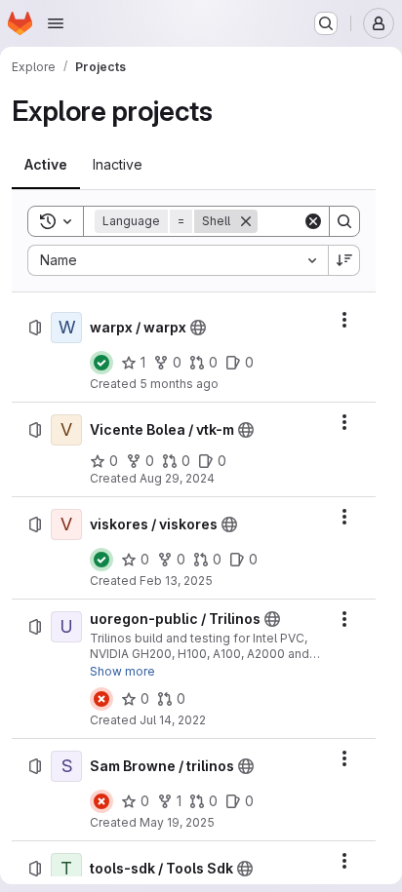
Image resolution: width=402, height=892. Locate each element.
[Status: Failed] (101, 699)
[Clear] (313, 221)
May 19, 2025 (177, 822)
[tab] (46, 164)
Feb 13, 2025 (176, 580)
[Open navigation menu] (55, 23)
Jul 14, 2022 (173, 720)
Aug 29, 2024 (177, 478)
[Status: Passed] (101, 362)
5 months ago (179, 383)
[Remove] (246, 221)
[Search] (344, 221)
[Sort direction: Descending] (344, 260)
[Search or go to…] (326, 23)
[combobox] (177, 260)
